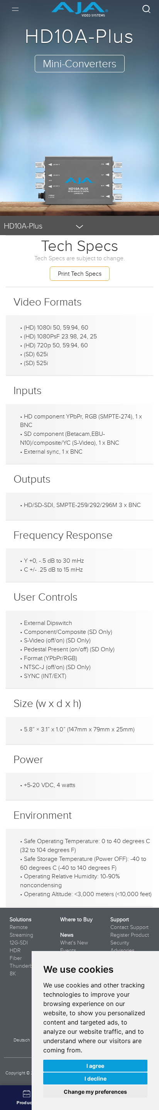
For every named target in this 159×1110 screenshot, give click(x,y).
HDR (15, 950)
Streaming (21, 935)
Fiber (16, 958)
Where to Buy (76, 919)
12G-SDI (19, 942)
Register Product (129, 935)
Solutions (20, 919)
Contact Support (129, 927)
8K (13, 973)
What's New (74, 942)
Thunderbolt (24, 966)
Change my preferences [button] (95, 1091)
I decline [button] (96, 1078)
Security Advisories (122, 946)
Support (119, 919)
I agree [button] (95, 1065)
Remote (19, 927)
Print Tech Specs (79, 273)
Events (68, 950)
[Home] (80, 6)
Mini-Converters (80, 63)
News (66, 935)
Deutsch (22, 1040)
